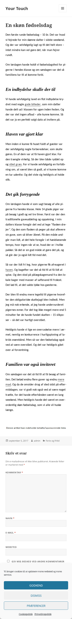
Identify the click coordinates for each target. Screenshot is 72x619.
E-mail (11, 532)
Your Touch (17, 8)
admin (37, 440)
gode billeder (33, 104)
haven (9, 270)
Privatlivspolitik (43, 614)
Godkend (36, 585)
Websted (11, 547)
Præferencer (36, 606)
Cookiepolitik (26, 614)
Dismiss (36, 595)
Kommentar (14, 472)
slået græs (15, 164)
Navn (10, 518)
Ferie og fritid (52, 440)
